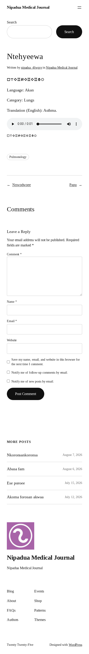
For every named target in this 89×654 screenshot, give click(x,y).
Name (12, 301)
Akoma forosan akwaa (25, 497)
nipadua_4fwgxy (31, 67)
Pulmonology (17, 157)
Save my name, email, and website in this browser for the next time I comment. (45, 362)
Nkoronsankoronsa (22, 455)
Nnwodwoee (21, 185)
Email (12, 321)
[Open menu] (79, 7)
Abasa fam (15, 469)
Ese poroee (16, 483)
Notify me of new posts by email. (32, 381)
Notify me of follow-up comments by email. (39, 372)
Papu (73, 185)
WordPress (75, 644)
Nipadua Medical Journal (28, 7)
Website (12, 340)
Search (11, 22)
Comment (14, 254)
